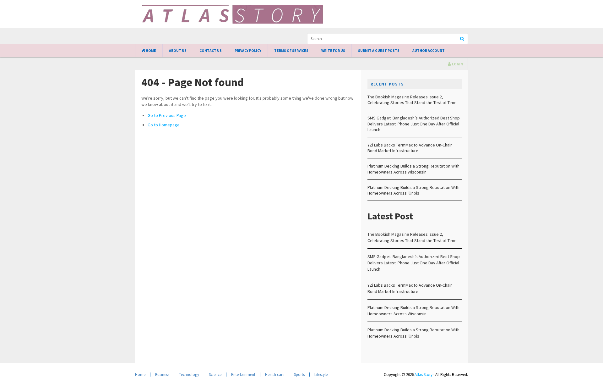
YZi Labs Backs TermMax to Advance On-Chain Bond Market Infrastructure (410, 147)
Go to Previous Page (167, 115)
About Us (178, 50)
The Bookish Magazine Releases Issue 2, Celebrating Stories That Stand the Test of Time (412, 99)
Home (150, 50)
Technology (189, 374)
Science (215, 374)
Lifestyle (321, 374)
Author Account (428, 50)
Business (162, 374)
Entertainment (243, 374)
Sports (299, 374)
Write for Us (333, 50)
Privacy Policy (248, 50)
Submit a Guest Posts (378, 50)
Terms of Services (291, 50)
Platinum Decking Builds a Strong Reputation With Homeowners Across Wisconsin (413, 168)
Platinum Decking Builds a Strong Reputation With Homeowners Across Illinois (413, 190)
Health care (274, 374)
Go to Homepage (164, 125)
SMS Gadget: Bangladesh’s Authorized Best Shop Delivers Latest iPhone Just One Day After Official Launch (413, 123)
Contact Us (210, 50)
